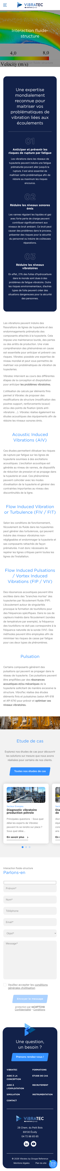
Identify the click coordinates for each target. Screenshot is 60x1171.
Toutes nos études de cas (30, 771)
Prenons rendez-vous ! (30, 1057)
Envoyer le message (30, 999)
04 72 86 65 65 (30, 1136)
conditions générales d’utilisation (28, 986)
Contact (12, 1101)
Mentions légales (22, 1163)
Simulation (13, 1095)
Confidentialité (23, 1009)
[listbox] (30, 816)
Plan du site (41, 1163)
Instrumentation (42, 1095)
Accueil (11, 62)
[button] (23, 847)
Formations (39, 1070)
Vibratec (12, 1070)
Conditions (39, 1009)
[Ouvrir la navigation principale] (5, 5)
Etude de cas (40, 1076)
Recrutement (40, 1085)
